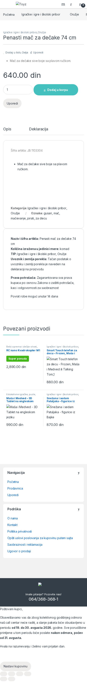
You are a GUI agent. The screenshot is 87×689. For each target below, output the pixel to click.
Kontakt (12, 525)
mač (56, 213)
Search (63, 4)
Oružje (74, 14)
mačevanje (18, 218)
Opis (7, 129)
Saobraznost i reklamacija (24, 544)
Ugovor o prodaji (19, 551)
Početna (9, 14)
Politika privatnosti (19, 531)
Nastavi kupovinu (15, 666)
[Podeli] (11, 674)
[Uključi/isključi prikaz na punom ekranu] (19, 674)
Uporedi (38, 52)
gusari (48, 213)
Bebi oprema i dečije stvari (21, 346)
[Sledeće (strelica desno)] (11, 679)
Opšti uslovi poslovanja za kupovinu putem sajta (40, 538)
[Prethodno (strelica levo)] (3, 679)
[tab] (7, 131)
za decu (41, 218)
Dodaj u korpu (57, 90)
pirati (30, 218)
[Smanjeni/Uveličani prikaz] (27, 674)
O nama (12, 518)
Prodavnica (15, 488)
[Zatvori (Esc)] (3, 674)
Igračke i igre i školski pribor (41, 14)
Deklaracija (38, 129)
